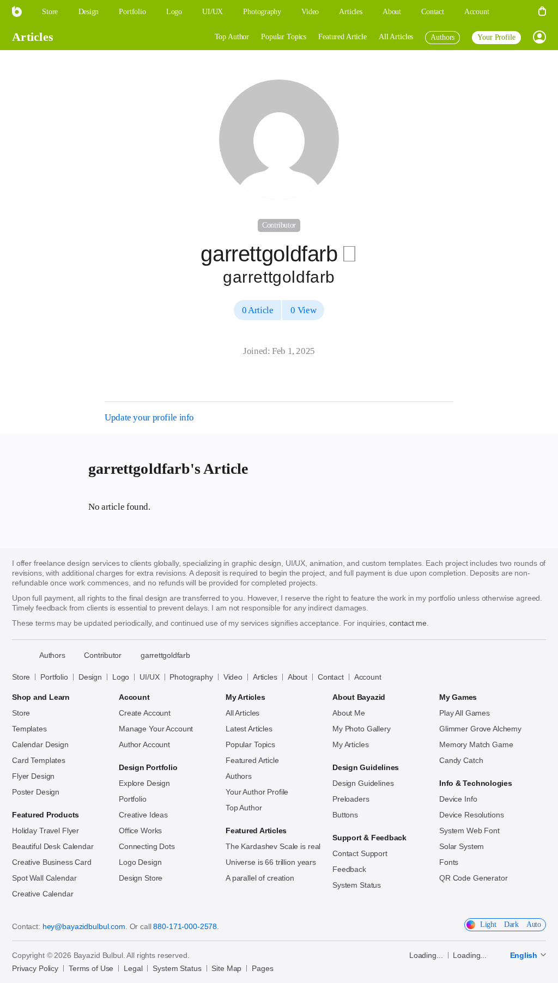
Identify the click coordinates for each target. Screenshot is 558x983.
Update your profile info (149, 417)
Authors (239, 776)
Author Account (144, 744)
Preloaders (350, 799)
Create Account (145, 713)
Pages (262, 968)
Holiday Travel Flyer (45, 830)
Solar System (461, 846)
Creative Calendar (43, 893)
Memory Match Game (476, 744)
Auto (533, 924)
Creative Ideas (143, 814)
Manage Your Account (156, 728)
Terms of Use (91, 968)
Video (232, 677)
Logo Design (140, 862)
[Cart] (542, 12)
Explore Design (144, 783)
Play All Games (464, 713)
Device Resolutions (471, 814)
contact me (408, 623)
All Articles (396, 37)
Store (21, 677)
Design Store (140, 878)
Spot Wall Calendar (44, 878)
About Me (348, 713)
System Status (356, 885)
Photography (191, 677)
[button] (514, 12)
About (297, 677)
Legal (133, 968)
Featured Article (342, 37)
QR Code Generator (473, 878)
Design (90, 677)
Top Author (232, 37)
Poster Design (35, 791)
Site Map (226, 968)
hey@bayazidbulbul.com (84, 926)
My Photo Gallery (361, 728)
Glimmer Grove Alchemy (480, 728)
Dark (511, 924)
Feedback (349, 869)
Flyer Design (33, 776)
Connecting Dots (147, 846)
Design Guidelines (363, 783)
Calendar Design (40, 744)
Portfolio (54, 677)
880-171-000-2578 (185, 926)
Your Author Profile (257, 791)
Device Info (458, 799)
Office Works (140, 830)
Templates (29, 728)
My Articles (350, 744)
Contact (331, 677)
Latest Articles (249, 728)
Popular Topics (283, 37)
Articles (32, 37)
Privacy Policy (35, 968)
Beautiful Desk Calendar (53, 846)
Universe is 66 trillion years (271, 862)
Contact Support (359, 853)
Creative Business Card (52, 862)
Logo (120, 677)
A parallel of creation (260, 878)
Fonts (448, 862)
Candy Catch (461, 760)
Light (488, 924)
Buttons (345, 814)
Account (367, 677)
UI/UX (149, 677)
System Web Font (469, 830)
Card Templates (38, 760)
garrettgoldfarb (165, 655)
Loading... (426, 955)
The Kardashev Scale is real (273, 846)
